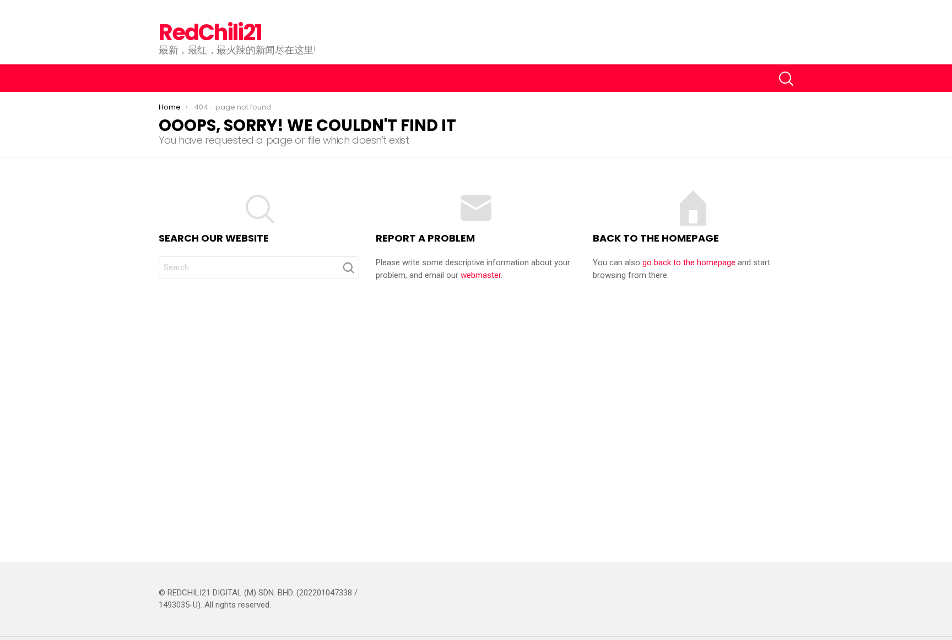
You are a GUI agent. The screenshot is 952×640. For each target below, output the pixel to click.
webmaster (481, 275)
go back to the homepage (688, 262)
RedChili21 (210, 32)
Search (348, 270)
